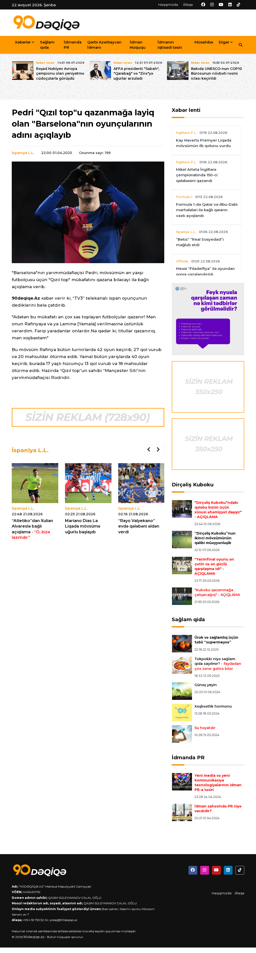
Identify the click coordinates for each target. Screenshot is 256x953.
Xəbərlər (23, 42)
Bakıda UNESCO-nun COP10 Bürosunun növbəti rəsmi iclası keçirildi (216, 73)
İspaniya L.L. (23, 153)
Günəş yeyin (205, 685)
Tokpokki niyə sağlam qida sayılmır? (217, 664)
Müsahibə (203, 42)
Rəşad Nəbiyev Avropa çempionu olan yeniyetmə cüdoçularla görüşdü (60, 73)
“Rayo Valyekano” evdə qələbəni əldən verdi (138, 526)
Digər (224, 42)
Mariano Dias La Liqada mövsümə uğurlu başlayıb (82, 526)
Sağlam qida (47, 45)
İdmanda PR (73, 45)
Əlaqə (188, 4)
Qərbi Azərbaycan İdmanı (104, 45)
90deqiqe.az (34, 937)
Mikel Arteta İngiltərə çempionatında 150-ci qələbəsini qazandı (197, 175)
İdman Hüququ (138, 45)
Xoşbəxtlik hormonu (213, 706)
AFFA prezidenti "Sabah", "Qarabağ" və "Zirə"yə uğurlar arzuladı (136, 73)
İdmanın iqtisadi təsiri (170, 45)
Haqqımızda (168, 4)
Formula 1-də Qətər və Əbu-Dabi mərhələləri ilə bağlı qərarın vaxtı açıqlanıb (207, 210)
